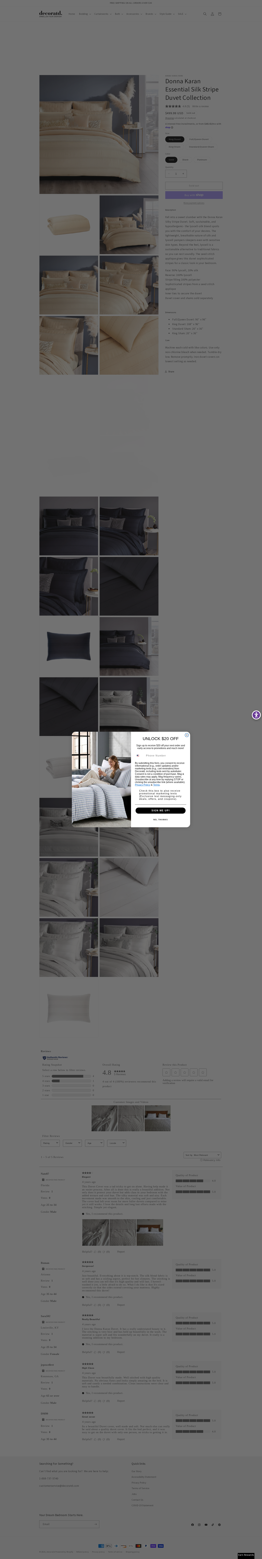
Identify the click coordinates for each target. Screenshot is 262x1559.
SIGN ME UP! (160, 810)
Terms (156, 785)
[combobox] (139, 756)
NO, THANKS (160, 820)
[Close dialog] (187, 735)
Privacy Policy (142, 785)
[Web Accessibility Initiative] (256, 715)
